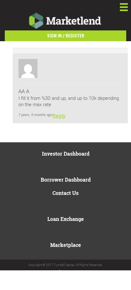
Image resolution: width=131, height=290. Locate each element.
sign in (54, 35)
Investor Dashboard (65, 153)
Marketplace (65, 245)
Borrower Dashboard (66, 179)
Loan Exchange (65, 219)
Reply (59, 115)
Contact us (65, 193)
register (75, 35)
